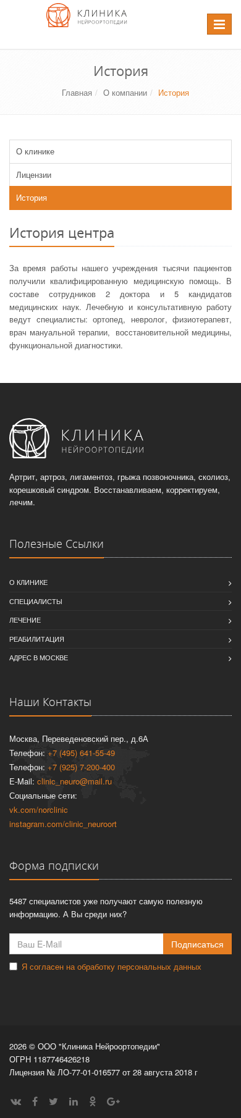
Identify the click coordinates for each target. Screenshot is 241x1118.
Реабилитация (36, 639)
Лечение (25, 619)
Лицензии (33, 174)
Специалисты (35, 601)
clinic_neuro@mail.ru (74, 781)
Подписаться (197, 944)
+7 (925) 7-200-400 (81, 767)
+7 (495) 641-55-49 (81, 753)
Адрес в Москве (38, 657)
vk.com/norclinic (38, 809)
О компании (125, 92)
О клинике (35, 151)
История (31, 197)
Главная (77, 92)
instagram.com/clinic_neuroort (63, 824)
